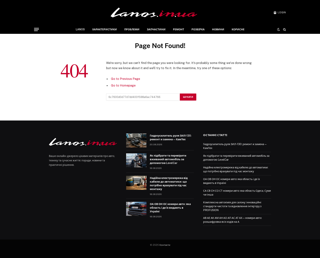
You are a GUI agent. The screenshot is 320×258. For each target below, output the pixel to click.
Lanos (80, 29)
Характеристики (104, 29)
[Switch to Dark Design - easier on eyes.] (278, 29)
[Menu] (36, 29)
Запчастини (156, 29)
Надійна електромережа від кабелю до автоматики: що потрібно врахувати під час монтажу (169, 183)
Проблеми (131, 29)
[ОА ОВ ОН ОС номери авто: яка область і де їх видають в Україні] (136, 209)
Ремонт (178, 29)
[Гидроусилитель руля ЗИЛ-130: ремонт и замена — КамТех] (136, 140)
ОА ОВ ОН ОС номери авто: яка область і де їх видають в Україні (170, 208)
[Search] (284, 29)
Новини (218, 29)
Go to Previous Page (125, 79)
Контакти (164, 245)
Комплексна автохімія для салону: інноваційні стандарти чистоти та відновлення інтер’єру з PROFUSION (232, 206)
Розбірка (198, 29)
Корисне (238, 29)
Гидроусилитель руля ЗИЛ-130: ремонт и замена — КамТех (170, 137)
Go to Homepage (123, 85)
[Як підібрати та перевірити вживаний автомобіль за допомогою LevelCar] (136, 160)
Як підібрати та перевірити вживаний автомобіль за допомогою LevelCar (168, 159)
